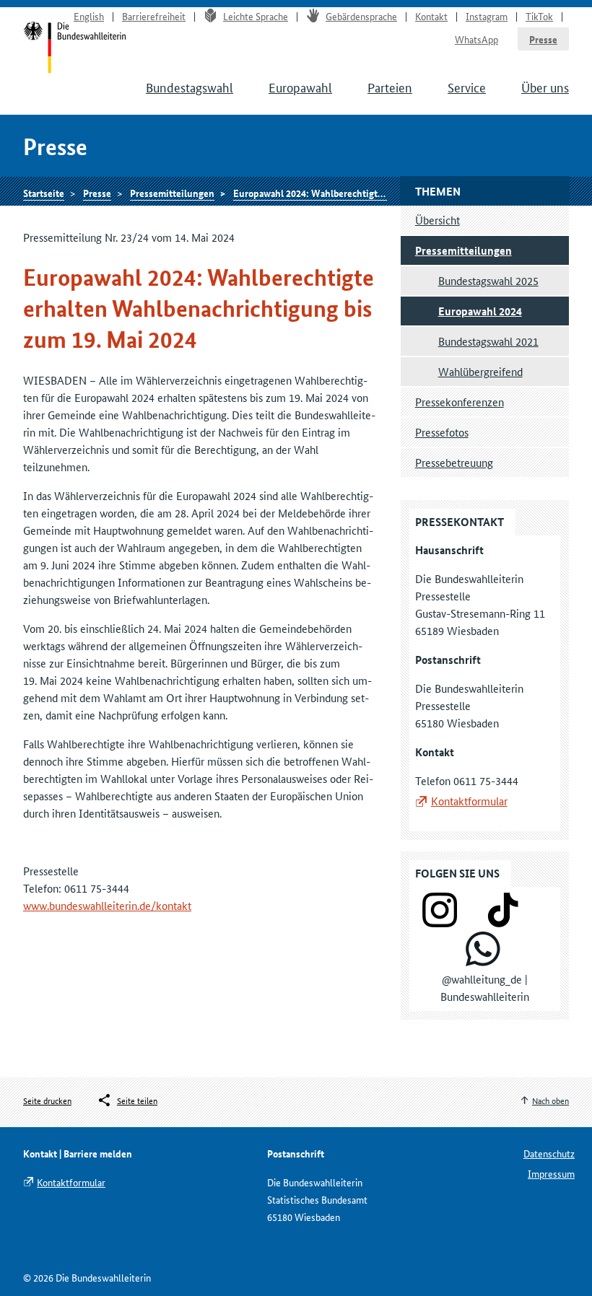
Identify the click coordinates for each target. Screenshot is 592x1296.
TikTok (539, 16)
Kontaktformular (469, 800)
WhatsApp (476, 39)
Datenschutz (549, 1153)
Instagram (487, 16)
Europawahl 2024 (480, 311)
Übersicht (437, 219)
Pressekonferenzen (459, 401)
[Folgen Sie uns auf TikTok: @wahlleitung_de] (503, 922)
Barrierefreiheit (154, 16)
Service (467, 86)
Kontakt (431, 16)
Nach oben (550, 1100)
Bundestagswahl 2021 (488, 341)
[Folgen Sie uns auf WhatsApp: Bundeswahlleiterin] (483, 961)
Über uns (545, 86)
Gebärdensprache (361, 16)
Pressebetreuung (454, 462)
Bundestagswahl (189, 86)
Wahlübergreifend (480, 371)
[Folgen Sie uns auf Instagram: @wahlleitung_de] (439, 922)
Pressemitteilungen (172, 192)
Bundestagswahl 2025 (488, 280)
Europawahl (300, 86)
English (89, 16)
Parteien (389, 86)
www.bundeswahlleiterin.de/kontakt (107, 905)
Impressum (551, 1173)
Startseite (43, 192)
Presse (543, 39)
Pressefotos (442, 431)
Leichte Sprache (255, 16)
